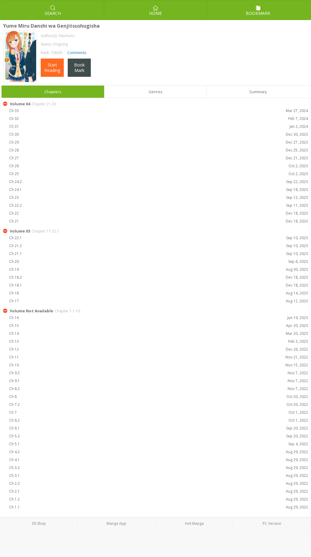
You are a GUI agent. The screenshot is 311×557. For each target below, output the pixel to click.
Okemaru (66, 35)
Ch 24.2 (158, 181)
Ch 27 (158, 158)
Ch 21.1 (158, 253)
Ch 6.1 (158, 428)
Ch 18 (158, 293)
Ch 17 (158, 301)
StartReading (52, 67)
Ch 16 (158, 317)
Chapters (52, 91)
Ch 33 (158, 110)
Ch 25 (158, 173)
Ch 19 (158, 269)
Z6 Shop (39, 523)
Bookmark (258, 13)
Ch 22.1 (158, 237)
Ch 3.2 (158, 467)
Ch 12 (158, 349)
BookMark (79, 67)
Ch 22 (158, 213)
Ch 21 (158, 221)
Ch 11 (158, 357)
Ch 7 (158, 412)
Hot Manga (194, 523)
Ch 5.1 (158, 444)
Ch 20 (158, 261)
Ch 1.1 (158, 507)
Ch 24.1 (158, 189)
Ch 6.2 (158, 420)
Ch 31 (158, 126)
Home (155, 13)
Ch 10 (158, 365)
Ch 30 (158, 134)
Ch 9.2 (158, 372)
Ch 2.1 (158, 491)
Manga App (116, 523)
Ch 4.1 (158, 459)
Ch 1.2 (158, 499)
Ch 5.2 (158, 436)
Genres (155, 91)
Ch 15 (158, 325)
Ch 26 (158, 165)
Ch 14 (158, 333)
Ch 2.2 (158, 483)
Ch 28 (158, 150)
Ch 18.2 (158, 277)
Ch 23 (158, 197)
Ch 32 (158, 118)
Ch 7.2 (158, 404)
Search (53, 13)
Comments (76, 52)
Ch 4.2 (158, 451)
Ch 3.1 (158, 475)
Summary (258, 91)
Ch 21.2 (158, 245)
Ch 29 (158, 142)
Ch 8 (158, 396)
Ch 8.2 (158, 388)
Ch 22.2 (158, 205)
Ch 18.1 (158, 285)
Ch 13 (158, 341)
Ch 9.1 (158, 380)
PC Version (272, 523)
